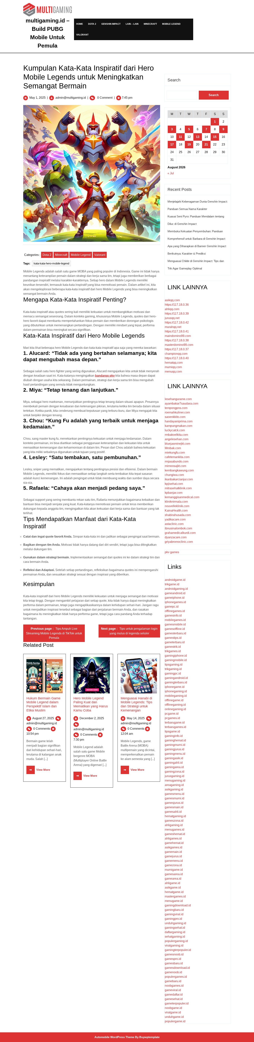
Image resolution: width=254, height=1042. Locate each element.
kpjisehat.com (174, 483)
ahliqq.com (172, 309)
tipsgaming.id (173, 664)
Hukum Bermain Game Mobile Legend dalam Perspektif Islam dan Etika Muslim (43, 704)
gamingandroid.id (176, 677)
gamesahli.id (173, 811)
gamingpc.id (173, 673)
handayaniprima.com (178, 421)
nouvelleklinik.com (177, 506)
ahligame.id (172, 883)
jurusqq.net (172, 318)
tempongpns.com (176, 408)
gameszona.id (174, 820)
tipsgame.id (172, 731)
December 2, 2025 (92, 718)
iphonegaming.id (176, 691)
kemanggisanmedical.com (182, 497)
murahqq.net (173, 327)
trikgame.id (172, 584)
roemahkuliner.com (177, 412)
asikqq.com (172, 300)
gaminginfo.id (174, 735)
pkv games (172, 552)
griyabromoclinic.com (179, 541)
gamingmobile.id (176, 660)
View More (38, 769)
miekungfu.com (175, 452)
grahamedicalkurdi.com (180, 532)
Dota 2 (92, 24)
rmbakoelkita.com (176, 434)
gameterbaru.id (175, 642)
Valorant (82, 34)
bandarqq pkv (105, 375)
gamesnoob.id (174, 954)
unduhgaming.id (175, 923)
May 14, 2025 (136, 718)
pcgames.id (172, 718)
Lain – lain (132, 24)
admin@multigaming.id (70, 97)
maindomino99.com (178, 335)
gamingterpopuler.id (178, 950)
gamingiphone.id (176, 655)
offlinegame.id (174, 700)
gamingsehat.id (175, 927)
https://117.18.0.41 (177, 331)
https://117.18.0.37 (177, 349)
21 (206, 144)
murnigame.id (174, 869)
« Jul (171, 173)
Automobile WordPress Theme (114, 1037)
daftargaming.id (175, 932)
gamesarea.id (174, 874)
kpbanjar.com (173, 492)
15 (214, 136)
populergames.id (176, 976)
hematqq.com (174, 362)
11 (180, 136)
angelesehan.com (176, 439)
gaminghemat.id (175, 740)
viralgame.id (173, 1012)
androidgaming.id (176, 588)
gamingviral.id (174, 914)
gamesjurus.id (174, 802)
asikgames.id (173, 847)
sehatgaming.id (175, 936)
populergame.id (175, 1021)
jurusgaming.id (174, 776)
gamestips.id (173, 637)
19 (189, 144)
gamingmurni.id (175, 744)
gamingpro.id (173, 918)
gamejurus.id (173, 856)
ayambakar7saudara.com (181, 403)
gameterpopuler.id (177, 1003)
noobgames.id (174, 985)
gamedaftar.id (174, 994)
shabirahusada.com (178, 515)
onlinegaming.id (175, 709)
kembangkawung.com (179, 470)
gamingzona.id (174, 771)
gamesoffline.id (175, 628)
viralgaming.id (174, 945)
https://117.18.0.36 (177, 304)
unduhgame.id (174, 1016)
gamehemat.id (174, 842)
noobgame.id (173, 1007)
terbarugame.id (175, 722)
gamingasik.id (174, 758)
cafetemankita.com (177, 457)
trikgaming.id (173, 669)
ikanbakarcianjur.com (179, 479)
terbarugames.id (175, 727)
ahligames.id (173, 838)
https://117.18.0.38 (177, 340)
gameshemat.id (175, 834)
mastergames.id (175, 896)
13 (197, 136)
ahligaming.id (174, 825)
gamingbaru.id (174, 909)
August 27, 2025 (43, 718)
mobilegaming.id (176, 695)
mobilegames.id (175, 620)
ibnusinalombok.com (178, 528)
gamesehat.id (174, 999)
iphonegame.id (174, 686)
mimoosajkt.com (175, 465)
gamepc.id (172, 606)
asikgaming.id (174, 789)
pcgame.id (172, 713)
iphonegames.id (175, 602)
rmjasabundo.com (176, 461)
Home (79, 24)
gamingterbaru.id (176, 682)
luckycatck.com (175, 430)
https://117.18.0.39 (177, 313)
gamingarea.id (174, 767)
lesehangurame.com (178, 399)
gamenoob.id (173, 972)
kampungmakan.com (178, 425)
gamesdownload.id (177, 967)
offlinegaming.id (175, 704)
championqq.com (176, 353)
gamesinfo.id (173, 615)
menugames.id (174, 829)
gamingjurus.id (174, 749)
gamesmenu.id (174, 793)
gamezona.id (173, 865)
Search (174, 80)
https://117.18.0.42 (177, 322)
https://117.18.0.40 (177, 358)
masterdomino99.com (179, 344)
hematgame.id (174, 892)
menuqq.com (173, 371)
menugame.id (174, 900)
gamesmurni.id (174, 798)
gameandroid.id (175, 593)
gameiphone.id (174, 597)
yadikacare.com (175, 519)
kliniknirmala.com (176, 501)
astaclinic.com (174, 523)
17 (172, 144)
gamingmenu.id (175, 753)
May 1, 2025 (37, 97)
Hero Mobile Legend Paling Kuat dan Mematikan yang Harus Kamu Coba (90, 704)
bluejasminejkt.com (177, 443)
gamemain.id (173, 851)
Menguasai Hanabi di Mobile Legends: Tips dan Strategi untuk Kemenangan (136, 704)
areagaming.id (174, 785)
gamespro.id (173, 958)
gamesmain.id (174, 807)
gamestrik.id (173, 646)
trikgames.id (173, 651)
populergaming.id (176, 941)
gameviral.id (173, 990)
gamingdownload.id (178, 905)
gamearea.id (173, 878)
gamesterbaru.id (175, 633)
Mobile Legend (171, 24)
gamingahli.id (174, 762)
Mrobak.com (173, 448)
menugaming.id (175, 780)
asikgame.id (173, 887)
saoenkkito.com (175, 416)
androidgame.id (175, 579)
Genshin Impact (110, 24)
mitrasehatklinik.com (178, 488)
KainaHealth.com (176, 510)
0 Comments (42, 728)
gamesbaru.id (174, 963)
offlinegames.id (175, 611)
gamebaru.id (173, 981)
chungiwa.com (174, 474)
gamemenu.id (174, 860)
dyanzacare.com (176, 537)
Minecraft (150, 24)
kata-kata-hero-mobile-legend (51, 263)
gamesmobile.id (175, 624)
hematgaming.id (175, 816)
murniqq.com (173, 367)
